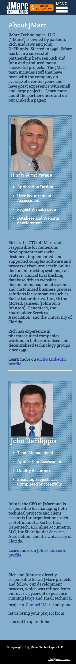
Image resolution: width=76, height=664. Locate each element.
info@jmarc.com (59, 659)
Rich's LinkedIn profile (37, 361)
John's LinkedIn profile (37, 553)
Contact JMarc (39, 604)
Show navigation (62, 7)
